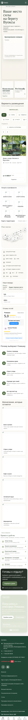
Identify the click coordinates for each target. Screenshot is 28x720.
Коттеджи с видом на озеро (13, 269)
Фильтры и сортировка (15, 127)
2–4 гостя (17, 119)
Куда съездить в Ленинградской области (11, 679)
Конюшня (8, 262)
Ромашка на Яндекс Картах (14, 340)
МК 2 (13, 272)
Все (4, 114)
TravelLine (7, 40)
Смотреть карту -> (22, 221)
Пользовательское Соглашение (9, 693)
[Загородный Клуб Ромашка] (4, 3)
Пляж (7, 276)
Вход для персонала (6, 689)
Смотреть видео (20, 617)
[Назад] (3, 132)
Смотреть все (14, 109)
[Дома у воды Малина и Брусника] (14, 145)
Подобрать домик (9, 583)
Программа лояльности (7, 705)
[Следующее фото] (23, 145)
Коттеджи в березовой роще (13, 265)
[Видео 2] (13, 630)
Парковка (20, 272)
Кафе (18, 258)
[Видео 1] (11, 630)
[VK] (3, 667)
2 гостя (7, 119)
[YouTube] (8, 667)
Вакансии (3, 672)
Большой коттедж (10, 251)
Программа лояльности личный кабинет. (11, 701)
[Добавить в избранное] (23, 138)
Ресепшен (15, 276)
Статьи (3, 697)
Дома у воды (9, 258)
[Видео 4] (16, 630)
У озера (13, 114)
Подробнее (5, 96)
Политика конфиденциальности (9, 675)
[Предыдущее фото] (4, 145)
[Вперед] (7, 132)
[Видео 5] (17, 630)
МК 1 (7, 272)
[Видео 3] (14, 630)
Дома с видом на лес (11, 255)
